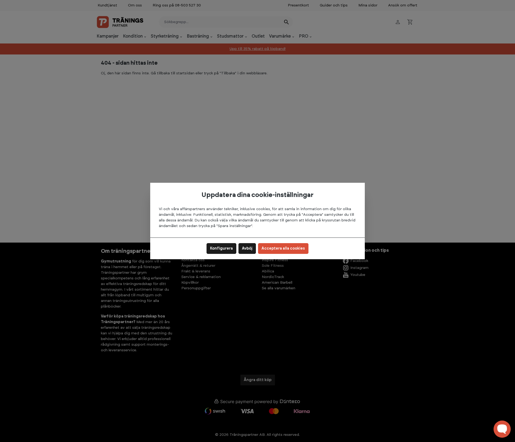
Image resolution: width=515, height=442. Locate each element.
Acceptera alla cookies (283, 248)
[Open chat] (502, 429)
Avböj (247, 248)
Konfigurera (221, 248)
